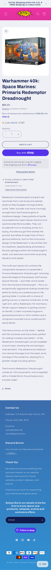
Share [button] (8, 389)
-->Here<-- (11, 453)
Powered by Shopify (36, 562)
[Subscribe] (42, 520)
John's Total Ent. (20, 562)
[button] (6, 14)
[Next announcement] (46, 4)
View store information (16, 190)
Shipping (5, 109)
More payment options (25, 172)
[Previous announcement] (5, 4)
